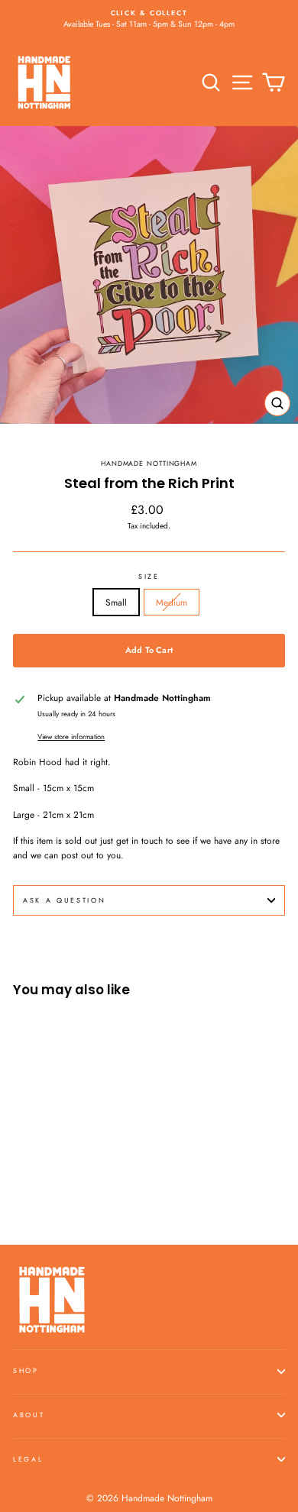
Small (116, 602)
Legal (28, 1459)
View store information (71, 737)
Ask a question (64, 900)
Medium (171, 602)
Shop (26, 1370)
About (28, 1415)
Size (149, 576)
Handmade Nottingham (149, 463)
